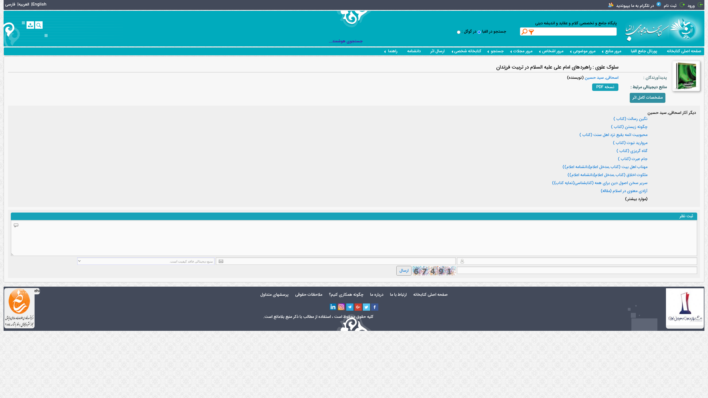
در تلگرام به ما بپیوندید (635, 6)
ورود (691, 6)
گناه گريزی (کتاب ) (631, 151)
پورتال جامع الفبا (644, 51)
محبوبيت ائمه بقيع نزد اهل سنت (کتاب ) (613, 135)
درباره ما (376, 295)
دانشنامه (414, 51)
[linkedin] (333, 307)
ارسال (403, 271)
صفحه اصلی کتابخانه (684, 51)
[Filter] (531, 32)
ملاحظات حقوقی (308, 295)
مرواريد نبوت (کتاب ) (630, 143)
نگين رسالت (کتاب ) (630, 119)
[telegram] (349, 307)
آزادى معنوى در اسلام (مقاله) (624, 191)
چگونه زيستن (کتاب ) (629, 127)
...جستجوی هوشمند (346, 41)
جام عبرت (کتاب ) (632, 159)
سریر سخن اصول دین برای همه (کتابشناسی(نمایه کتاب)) (599, 183)
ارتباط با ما (398, 295)
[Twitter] (366, 307)
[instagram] (341, 307)
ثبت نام (670, 6)
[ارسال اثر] (30, 25)
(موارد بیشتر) (636, 199)
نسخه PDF (605, 87)
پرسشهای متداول (274, 295)
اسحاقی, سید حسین (601, 78)
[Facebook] (374, 307)
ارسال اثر (437, 51)
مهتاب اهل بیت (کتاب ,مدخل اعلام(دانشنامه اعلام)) (605, 167)
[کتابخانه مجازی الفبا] (686, 28)
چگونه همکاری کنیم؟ (346, 295)
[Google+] (358, 307)
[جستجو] (39, 25)
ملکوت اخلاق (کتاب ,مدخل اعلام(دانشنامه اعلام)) (607, 175)
